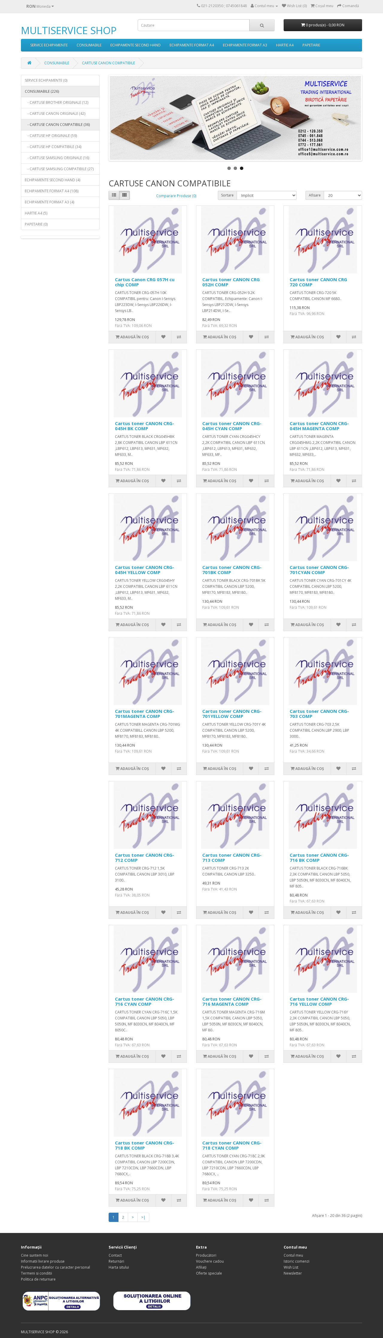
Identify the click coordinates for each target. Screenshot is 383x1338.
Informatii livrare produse (43, 1261)
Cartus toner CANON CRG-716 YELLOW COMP (319, 1001)
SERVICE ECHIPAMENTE (49, 45)
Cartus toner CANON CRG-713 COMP (232, 857)
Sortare (227, 195)
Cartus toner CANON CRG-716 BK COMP (319, 857)
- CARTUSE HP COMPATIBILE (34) (53, 146)
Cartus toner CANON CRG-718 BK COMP (144, 1145)
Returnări (116, 1261)
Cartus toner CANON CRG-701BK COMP (232, 569)
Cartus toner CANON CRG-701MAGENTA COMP (144, 713)
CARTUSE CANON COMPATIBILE (108, 63)
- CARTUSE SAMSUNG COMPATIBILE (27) (59, 168)
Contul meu (293, 1255)
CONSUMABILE (89, 45)
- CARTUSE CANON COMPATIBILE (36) (57, 124)
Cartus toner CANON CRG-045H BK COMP (144, 425)
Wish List (291, 1267)
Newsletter (293, 1273)
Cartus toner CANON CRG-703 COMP (319, 713)
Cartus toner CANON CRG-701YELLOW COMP (232, 713)
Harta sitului (119, 1267)
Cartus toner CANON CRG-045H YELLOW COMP (144, 569)
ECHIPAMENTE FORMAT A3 (245, 45)
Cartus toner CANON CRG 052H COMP (231, 281)
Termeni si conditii (36, 1273)
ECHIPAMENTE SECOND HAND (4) (52, 179)
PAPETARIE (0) (36, 224)
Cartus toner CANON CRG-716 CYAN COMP (144, 1001)
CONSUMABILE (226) (42, 91)
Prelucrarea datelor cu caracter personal (55, 1267)
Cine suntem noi (34, 1255)
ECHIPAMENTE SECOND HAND (135, 45)
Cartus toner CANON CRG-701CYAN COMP (319, 569)
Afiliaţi (201, 1267)
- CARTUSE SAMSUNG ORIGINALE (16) (57, 157)
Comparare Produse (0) (176, 195)
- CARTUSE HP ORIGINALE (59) (51, 135)
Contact (115, 1255)
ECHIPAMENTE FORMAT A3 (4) (49, 202)
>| (143, 1217)
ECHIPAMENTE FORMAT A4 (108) (51, 191)
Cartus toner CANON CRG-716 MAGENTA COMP (232, 1001)
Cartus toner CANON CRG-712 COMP (144, 857)
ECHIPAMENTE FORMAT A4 (192, 45)
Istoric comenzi (296, 1261)
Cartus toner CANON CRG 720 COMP (318, 281)
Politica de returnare (38, 1279)
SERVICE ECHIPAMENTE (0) (46, 80)
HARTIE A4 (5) (36, 213)
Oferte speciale (209, 1273)
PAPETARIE (311, 45)
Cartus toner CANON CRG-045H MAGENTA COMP (319, 425)
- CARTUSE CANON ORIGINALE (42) (55, 113)
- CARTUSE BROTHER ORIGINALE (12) (56, 102)
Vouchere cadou (210, 1261)
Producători (206, 1255)
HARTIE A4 (285, 45)
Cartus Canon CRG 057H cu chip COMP (144, 281)
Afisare (315, 195)
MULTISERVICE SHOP (69, 30)
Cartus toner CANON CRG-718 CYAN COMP (232, 1145)
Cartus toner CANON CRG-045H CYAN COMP (232, 425)
